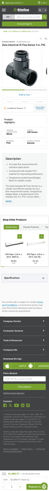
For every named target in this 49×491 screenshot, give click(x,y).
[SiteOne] (21, 11)
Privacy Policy (27, 449)
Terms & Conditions (10, 449)
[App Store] (13, 363)
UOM (5, 480)
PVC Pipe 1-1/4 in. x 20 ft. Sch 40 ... (35, 255)
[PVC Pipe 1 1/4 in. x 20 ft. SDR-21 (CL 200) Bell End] (13, 244)
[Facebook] (5, 406)
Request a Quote (37, 487)
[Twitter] (11, 406)
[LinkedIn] (23, 406)
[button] (13, 3)
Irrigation (26, 32)
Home (5, 32)
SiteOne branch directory (14, 393)
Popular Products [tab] (31, 227)
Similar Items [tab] (11, 227)
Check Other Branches (40, 108)
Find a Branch (10, 373)
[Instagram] (28, 406)
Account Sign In (24, 24)
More (9, 201)
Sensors (35, 32)
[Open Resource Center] (44, 486)
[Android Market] (36, 363)
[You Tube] (17, 406)
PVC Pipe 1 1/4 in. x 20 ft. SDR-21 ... (13, 255)
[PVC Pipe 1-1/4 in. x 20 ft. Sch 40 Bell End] (35, 244)
